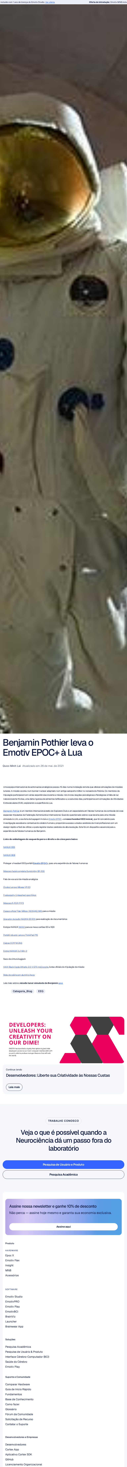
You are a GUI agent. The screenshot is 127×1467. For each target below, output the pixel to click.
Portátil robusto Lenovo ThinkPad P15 (20, 935)
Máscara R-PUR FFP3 (13, 903)
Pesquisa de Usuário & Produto (24, 1352)
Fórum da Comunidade (19, 1414)
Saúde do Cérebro (16, 1361)
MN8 (8, 1270)
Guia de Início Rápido (18, 1389)
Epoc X (9, 1255)
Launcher (11, 1321)
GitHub (9, 1459)
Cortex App (12, 1449)
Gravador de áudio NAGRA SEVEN (19, 919)
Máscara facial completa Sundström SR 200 (24, 871)
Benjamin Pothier (11, 811)
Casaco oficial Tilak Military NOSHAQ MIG (22, 911)
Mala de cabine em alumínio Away (19, 975)
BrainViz (10, 1316)
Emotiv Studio (13, 1296)
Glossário (11, 1409)
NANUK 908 (9, 855)
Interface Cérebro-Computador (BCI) (27, 1356)
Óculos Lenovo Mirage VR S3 (16, 887)
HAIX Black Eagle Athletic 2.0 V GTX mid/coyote (25, 967)
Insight (9, 1265)
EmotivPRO (12, 1301)
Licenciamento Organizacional (23, 1464)
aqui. (61, 983)
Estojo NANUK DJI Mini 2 (15, 951)
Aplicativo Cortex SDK (18, 1454)
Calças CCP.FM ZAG (12, 943)
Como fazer (12, 1404)
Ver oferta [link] (37, 2)
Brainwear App (14, 1326)
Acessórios (12, 1275)
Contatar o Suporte (16, 1424)
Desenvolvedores (15, 1444)
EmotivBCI (11, 1311)
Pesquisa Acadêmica (18, 1347)
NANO (22, 927)
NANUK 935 (9, 847)
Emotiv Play (12, 1366)
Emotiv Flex (12, 1260)
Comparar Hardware (17, 1384)
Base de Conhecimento (19, 1399)
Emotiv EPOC (55, 819)
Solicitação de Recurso (19, 1419)
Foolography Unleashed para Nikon (19, 895)
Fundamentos (13, 1394)
